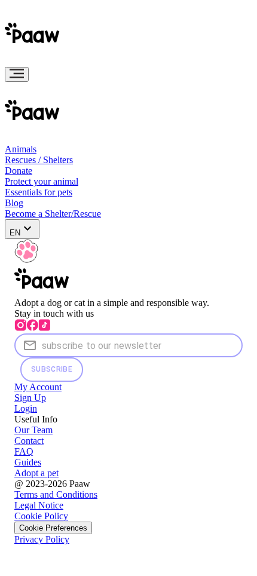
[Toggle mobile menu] (17, 74)
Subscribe (51, 369)
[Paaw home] (35, 61)
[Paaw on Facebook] (32, 328)
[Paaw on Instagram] (20, 328)
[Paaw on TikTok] (44, 328)
